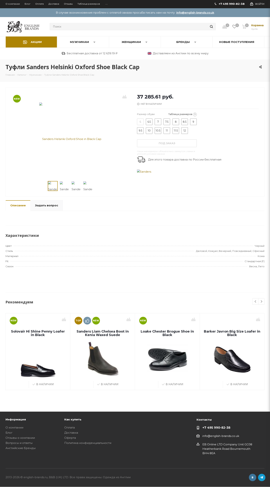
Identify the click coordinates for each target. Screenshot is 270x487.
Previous (256, 301)
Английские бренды (21, 448)
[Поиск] (211, 26)
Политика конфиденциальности (87, 443)
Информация (16, 419)
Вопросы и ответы (19, 443)
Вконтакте (252, 477)
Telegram (261, 477)
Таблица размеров (182, 114)
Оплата (69, 427)
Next (261, 301)
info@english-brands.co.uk (195, 12)
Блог (9, 432)
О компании (14, 427)
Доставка (71, 432)
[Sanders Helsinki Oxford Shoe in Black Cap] (70, 138)
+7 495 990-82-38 (216, 427)
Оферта (70, 437)
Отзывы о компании (20, 437)
